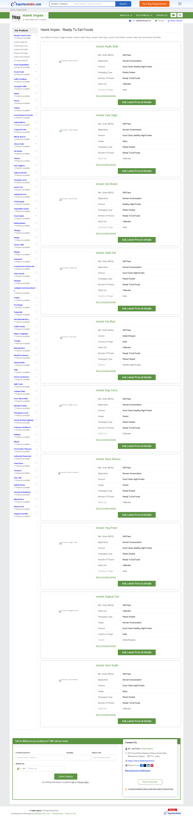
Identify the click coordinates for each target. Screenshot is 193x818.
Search (123, 4)
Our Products (143, 15)
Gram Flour (18, 463)
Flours (16, 101)
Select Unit (96, 753)
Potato (17, 298)
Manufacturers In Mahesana (137, 770)
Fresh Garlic (19, 216)
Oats (16, 370)
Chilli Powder (19, 326)
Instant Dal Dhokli (21, 50)
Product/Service (23, 753)
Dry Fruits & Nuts (21, 398)
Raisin (16, 93)
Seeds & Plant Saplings (23, 420)
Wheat (16, 442)
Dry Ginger (18, 305)
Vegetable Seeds (21, 209)
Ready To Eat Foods (22, 35)
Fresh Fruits (19, 72)
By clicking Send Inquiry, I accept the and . (65, 782)
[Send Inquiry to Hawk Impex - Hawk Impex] (173, 15)
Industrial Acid (20, 194)
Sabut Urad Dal (20, 173)
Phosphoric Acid (21, 413)
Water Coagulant (21, 334)
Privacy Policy (83, 782)
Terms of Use (70, 813)
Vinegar (17, 230)
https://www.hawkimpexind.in (141, 761)
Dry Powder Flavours (23, 449)
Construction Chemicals (24, 266)
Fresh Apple (19, 202)
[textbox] (104, 757)
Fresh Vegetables (21, 65)
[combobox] (20, 768)
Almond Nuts (19, 362)
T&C (72, 782)
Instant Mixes (19, 122)
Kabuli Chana (19, 485)
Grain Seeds (19, 274)
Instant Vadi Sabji (21, 53)
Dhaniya (17, 281)
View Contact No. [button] (150, 782)
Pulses (17, 108)
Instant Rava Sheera (22, 57)
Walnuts (17, 434)
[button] (141, 765)
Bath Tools (18, 384)
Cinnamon (18, 259)
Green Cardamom (21, 377)
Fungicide (18, 312)
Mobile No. (20, 764)
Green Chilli (19, 245)
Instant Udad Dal (20, 42)
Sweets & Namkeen (22, 492)
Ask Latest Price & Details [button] (136, 102)
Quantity (69, 753)
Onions (17, 158)
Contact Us (161, 15)
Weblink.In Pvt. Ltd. (42, 813)
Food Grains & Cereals (23, 115)
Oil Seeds (18, 151)
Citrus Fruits (19, 144)
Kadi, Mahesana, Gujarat (35, 19)
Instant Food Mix (21, 514)
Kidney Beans (19, 223)
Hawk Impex (33, 15)
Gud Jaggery (19, 166)
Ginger (17, 238)
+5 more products (21, 61)
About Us (125, 15)
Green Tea (18, 187)
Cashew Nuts (19, 391)
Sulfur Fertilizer (20, 79)
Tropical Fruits (20, 129)
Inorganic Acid (20, 180)
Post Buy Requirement (154, 3)
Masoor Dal (19, 507)
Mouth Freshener (21, 355)
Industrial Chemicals (22, 456)
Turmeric (18, 471)
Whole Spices (20, 137)
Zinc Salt (17, 478)
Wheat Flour (19, 499)
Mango (17, 252)
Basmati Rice (19, 348)
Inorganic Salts (20, 86)
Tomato (17, 341)
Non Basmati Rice (21, 319)
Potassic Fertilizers (22, 427)
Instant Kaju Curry (21, 46)
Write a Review (176, 20)
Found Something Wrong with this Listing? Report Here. (151, 789)
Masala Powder (20, 406)
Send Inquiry (66, 776)
